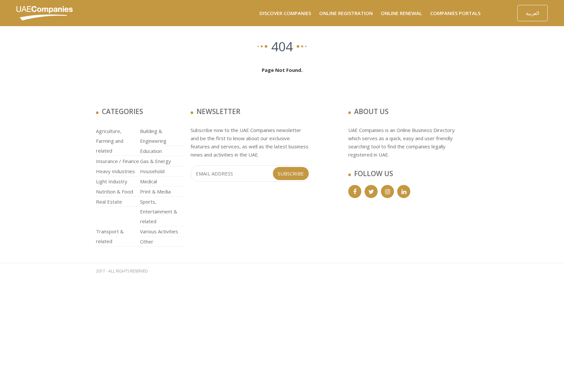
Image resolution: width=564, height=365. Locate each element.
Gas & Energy (155, 161)
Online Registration (346, 13)
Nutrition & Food (114, 191)
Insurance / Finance (117, 161)
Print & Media (155, 191)
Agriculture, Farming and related (109, 141)
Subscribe (291, 173)
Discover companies (285, 13)
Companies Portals (455, 13)
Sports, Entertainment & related (158, 211)
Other (146, 241)
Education (151, 151)
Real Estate (109, 201)
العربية (532, 13)
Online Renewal (401, 13)
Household (152, 171)
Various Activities (159, 231)
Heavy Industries (115, 171)
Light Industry (111, 181)
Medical (148, 181)
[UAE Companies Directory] (44, 12)
